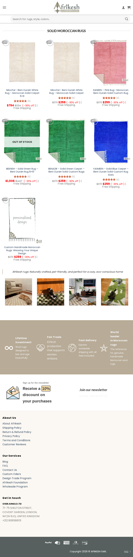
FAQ (5, 466)
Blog (5, 462)
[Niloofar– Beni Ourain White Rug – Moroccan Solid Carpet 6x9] (22, 62)
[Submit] (126, 19)
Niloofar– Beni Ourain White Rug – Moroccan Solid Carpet (66, 92)
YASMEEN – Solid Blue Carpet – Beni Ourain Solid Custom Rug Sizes (110, 171)
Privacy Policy (11, 436)
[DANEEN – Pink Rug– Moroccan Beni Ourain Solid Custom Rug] (111, 62)
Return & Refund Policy (16, 432)
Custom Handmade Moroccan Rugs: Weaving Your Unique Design (22, 250)
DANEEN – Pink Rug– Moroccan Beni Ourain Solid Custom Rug (110, 92)
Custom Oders (11, 474)
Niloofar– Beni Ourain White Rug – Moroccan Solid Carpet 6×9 (22, 93)
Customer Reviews (14, 444)
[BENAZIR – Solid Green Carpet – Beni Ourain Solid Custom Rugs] (66, 141)
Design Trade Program (16, 478)
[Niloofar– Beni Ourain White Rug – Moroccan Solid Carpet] (66, 62)
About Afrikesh (11, 423)
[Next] (124, 294)
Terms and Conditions (16, 440)
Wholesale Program (15, 486)
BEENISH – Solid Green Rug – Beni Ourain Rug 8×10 (22, 170)
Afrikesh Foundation (15, 482)
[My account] (123, 7)
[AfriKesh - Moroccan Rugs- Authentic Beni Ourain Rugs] (66, 7)
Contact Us (9, 470)
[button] (4, 7)
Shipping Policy (11, 428)
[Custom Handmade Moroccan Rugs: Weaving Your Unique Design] (22, 220)
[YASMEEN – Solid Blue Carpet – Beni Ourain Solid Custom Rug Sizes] (111, 141)
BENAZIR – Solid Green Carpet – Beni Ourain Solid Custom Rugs (66, 170)
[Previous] (9, 294)
